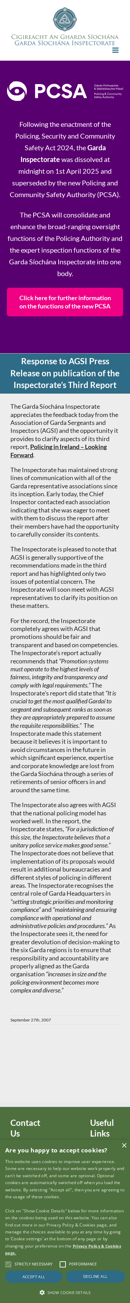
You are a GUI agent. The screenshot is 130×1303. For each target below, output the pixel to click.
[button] (65, 1292)
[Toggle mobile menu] (116, 50)
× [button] (124, 1145)
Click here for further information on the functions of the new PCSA (65, 301)
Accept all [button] (34, 1276)
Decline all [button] (95, 1276)
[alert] (65, 1221)
